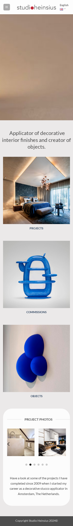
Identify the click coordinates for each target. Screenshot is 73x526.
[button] (6, 7)
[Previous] (8, 444)
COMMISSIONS (36, 312)
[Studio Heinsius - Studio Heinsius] (36, 7)
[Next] (64, 444)
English (64, 5)
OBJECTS (37, 396)
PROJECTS (36, 228)
